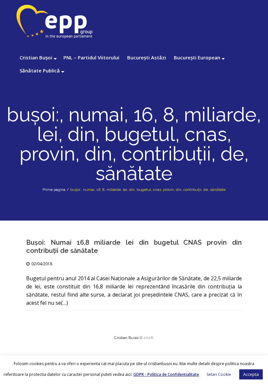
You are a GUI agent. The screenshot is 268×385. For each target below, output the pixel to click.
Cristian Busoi (126, 337)
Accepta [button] (251, 374)
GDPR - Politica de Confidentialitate (166, 374)
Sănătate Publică (40, 70)
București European (197, 57)
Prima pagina (53, 189)
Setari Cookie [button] (219, 374)
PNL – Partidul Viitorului (91, 57)
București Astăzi (146, 57)
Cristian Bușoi (36, 57)
